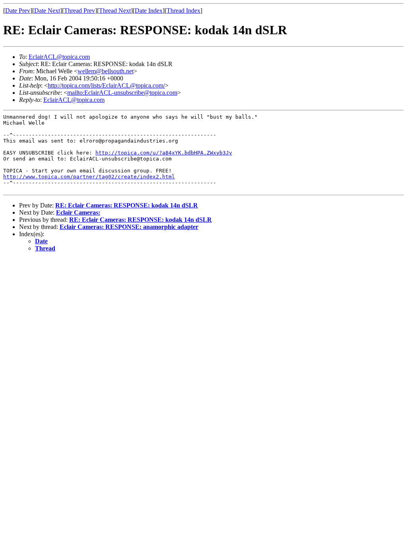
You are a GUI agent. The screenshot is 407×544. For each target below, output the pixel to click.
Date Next (47, 10)
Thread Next (115, 10)
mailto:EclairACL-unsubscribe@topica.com (122, 92)
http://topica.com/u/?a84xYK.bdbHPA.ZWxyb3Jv (163, 153)
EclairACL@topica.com (59, 56)
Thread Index (183, 10)
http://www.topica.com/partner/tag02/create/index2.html (89, 177)
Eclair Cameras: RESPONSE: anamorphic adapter (129, 226)
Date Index (149, 10)
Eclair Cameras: (78, 212)
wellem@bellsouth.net (106, 71)
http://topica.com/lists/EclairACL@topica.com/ (106, 85)
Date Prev (17, 10)
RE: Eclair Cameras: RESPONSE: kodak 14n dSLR (126, 205)
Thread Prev (79, 10)
